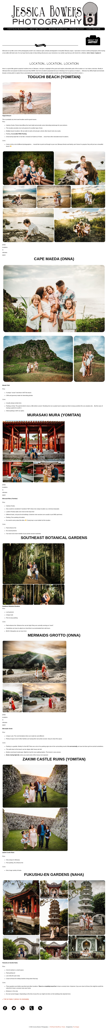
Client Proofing (93, 29)
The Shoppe (76, 1027)
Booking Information (58, 29)
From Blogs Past (77, 29)
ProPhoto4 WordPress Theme (57, 1027)
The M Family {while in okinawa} (15, 999)
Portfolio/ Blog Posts (17, 29)
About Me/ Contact (38, 29)
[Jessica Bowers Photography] (54, 26)
